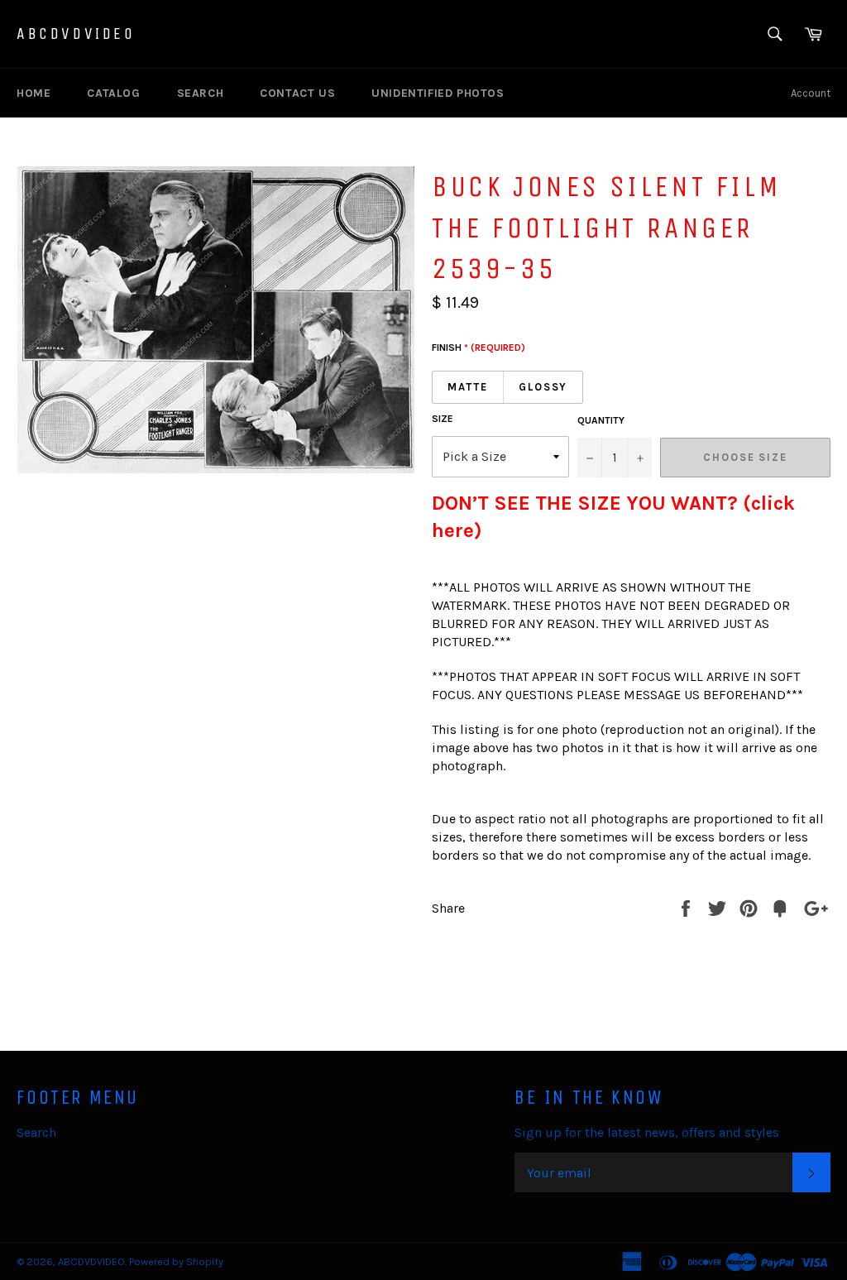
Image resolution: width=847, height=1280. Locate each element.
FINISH (478, 347)
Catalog (113, 93)
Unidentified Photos (437, 93)
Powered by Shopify (176, 1261)
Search (200, 93)
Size (442, 418)
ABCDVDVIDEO (76, 33)
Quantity (600, 420)
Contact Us (297, 93)
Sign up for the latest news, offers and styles (646, 1132)
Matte (467, 387)
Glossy (543, 387)
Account (810, 93)
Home (33, 93)
